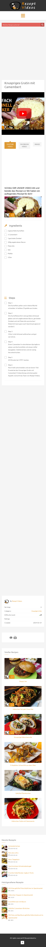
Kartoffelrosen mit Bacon (17, 902)
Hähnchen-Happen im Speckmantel (20, 895)
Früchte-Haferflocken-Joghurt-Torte (20, 873)
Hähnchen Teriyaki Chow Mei (23, 709)
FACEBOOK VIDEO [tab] (24, 145)
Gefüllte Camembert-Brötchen (19, 908)
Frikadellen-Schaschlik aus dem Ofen (23, 765)
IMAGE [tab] (37, 144)
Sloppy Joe (23, 681)
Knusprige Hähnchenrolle (23, 737)
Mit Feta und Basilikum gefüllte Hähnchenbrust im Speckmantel (25, 916)
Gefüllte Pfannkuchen (23, 793)
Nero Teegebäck (13, 859)
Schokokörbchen (14, 846)
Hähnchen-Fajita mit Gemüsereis (23, 821)
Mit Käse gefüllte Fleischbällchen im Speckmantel (25, 888)
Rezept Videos (17, 601)
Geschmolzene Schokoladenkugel (19, 866)
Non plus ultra (13, 853)
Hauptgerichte (36, 611)
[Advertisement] (23, 50)
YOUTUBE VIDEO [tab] (10, 145)
